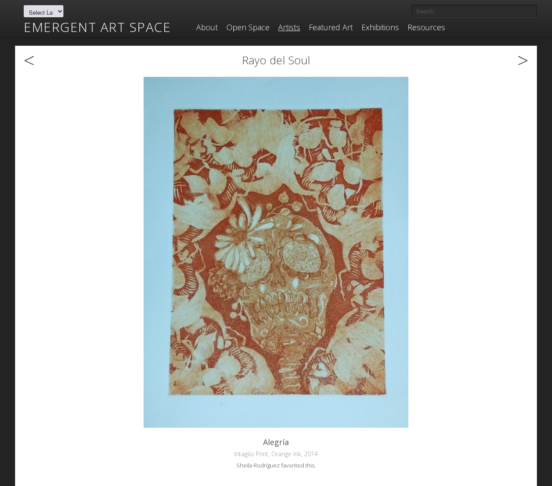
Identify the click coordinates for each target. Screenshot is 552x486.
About (207, 27)
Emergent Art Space (97, 27)
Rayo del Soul (276, 60)
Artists (289, 27)
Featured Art (331, 27)
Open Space (248, 27)
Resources (426, 27)
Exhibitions (380, 27)
